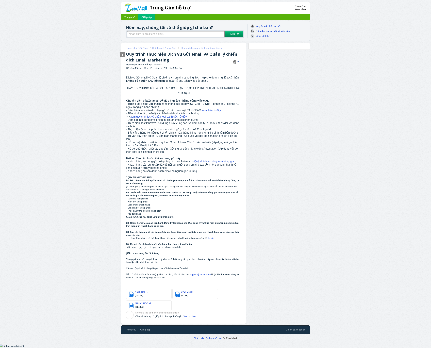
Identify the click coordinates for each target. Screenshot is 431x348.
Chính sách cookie (296, 329)
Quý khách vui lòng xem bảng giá (214, 161)
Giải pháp (146, 17)
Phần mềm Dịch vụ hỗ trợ (208, 338)
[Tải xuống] (209, 133)
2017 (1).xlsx (187, 292)
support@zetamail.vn (200, 274)
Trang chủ (129, 17)
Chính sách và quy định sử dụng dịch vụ (201, 48)
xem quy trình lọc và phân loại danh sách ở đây (158, 116)
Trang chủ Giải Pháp (137, 48)
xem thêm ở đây (211, 110)
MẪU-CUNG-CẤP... (143, 303)
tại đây (211, 238)
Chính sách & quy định (164, 48)
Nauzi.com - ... (141, 292)
